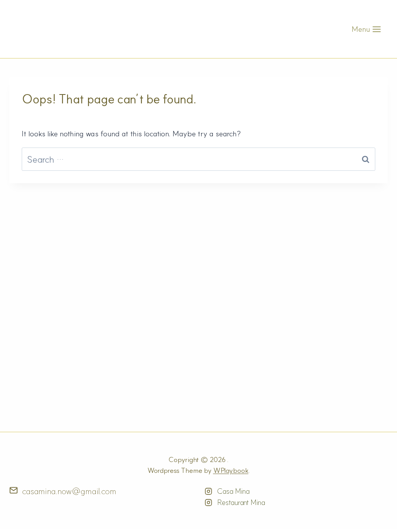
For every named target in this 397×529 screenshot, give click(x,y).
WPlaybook (231, 470)
